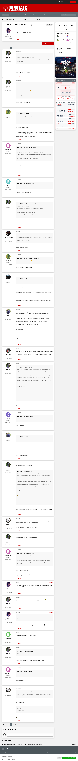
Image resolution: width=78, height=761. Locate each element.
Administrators (8, 36)
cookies (10, 758)
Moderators (8, 525)
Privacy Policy (5, 752)
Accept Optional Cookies (69, 757)
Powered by (70, 752)
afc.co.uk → (70, 128)
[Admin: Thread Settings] (72, 80)
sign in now (30, 731)
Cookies (11, 752)
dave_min (71, 35)
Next (16, 724)
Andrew (61, 35)
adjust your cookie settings (40, 758)
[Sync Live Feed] (74, 80)
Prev (6, 724)
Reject (59, 757)
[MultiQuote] (16, 76)
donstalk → (73, 128)
